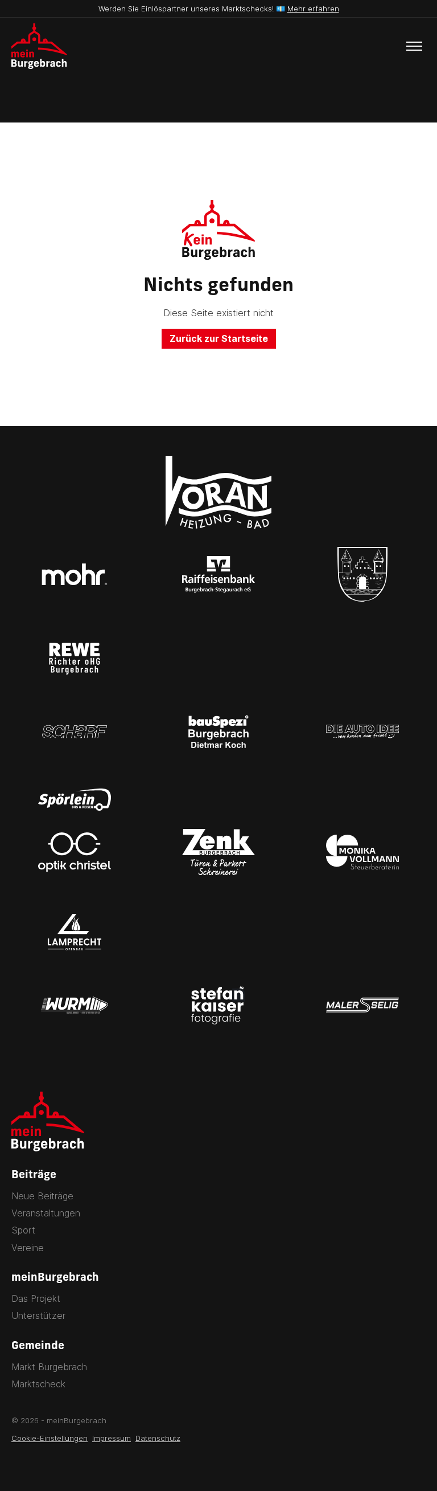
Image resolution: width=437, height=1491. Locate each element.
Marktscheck (38, 1384)
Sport (23, 1230)
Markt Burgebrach (49, 1366)
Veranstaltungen (45, 1213)
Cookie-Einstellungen (49, 1438)
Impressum (111, 1438)
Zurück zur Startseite (219, 338)
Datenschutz (157, 1438)
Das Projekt (35, 1298)
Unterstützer (38, 1315)
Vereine (27, 1247)
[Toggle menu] (414, 46)
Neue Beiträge (42, 1196)
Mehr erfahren (313, 8)
